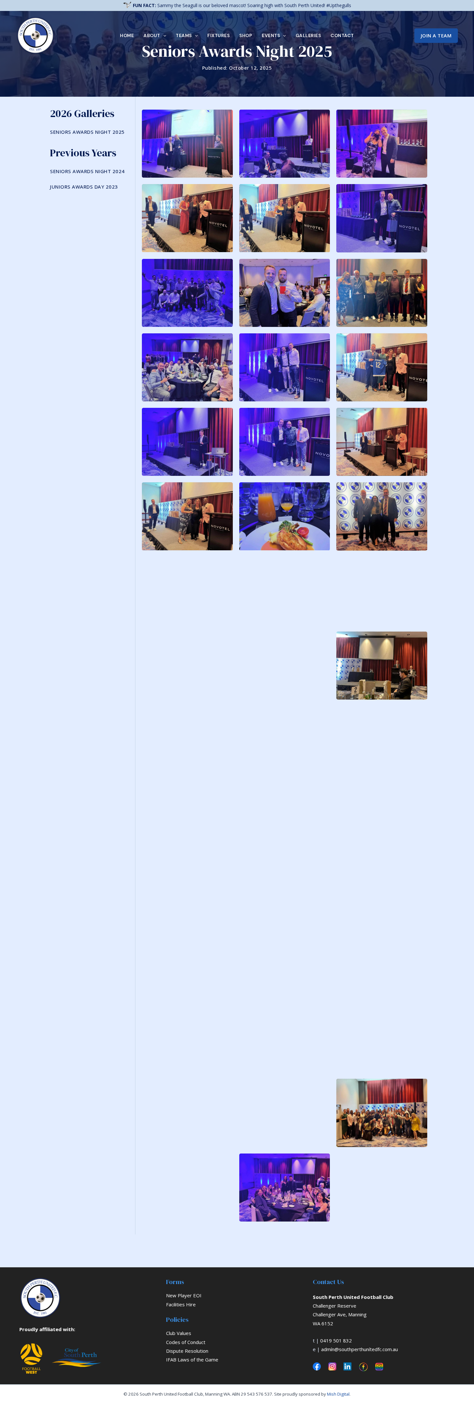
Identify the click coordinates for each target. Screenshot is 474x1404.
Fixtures (218, 35)
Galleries (308, 35)
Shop (245, 35)
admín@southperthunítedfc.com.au (359, 1349)
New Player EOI (184, 1295)
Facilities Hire (181, 1304)
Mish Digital (338, 1394)
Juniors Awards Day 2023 (84, 186)
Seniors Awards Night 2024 (87, 171)
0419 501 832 (336, 1340)
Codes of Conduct (185, 1342)
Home (127, 35)
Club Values (178, 1333)
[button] (163, 35)
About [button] (151, 35)
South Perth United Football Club (353, 1297)
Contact (342, 35)
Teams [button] (184, 35)
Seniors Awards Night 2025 (87, 132)
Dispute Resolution (187, 1351)
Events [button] (271, 35)
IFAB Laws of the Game (192, 1359)
